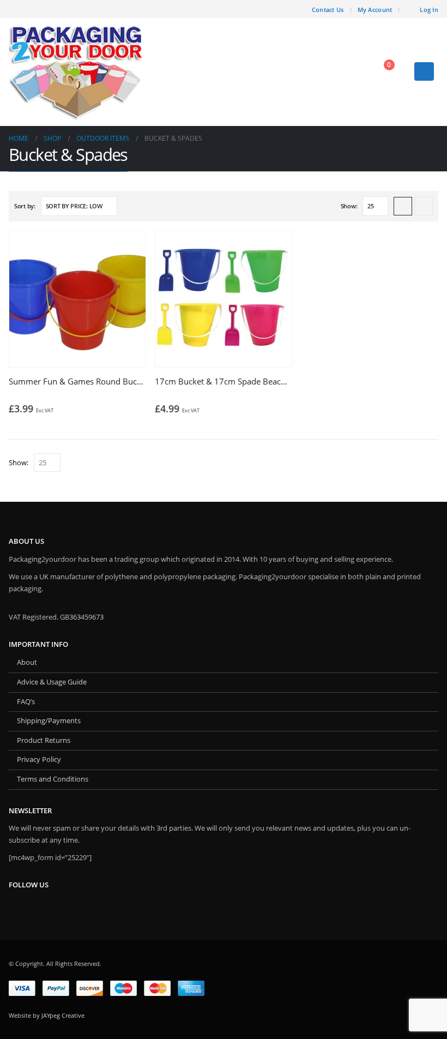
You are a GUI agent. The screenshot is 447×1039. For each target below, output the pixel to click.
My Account (375, 9)
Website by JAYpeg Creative (46, 1015)
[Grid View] (403, 206)
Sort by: (24, 206)
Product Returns (43, 740)
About (27, 662)
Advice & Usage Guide (52, 682)
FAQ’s (26, 701)
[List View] (423, 206)
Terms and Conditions (52, 779)
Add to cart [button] (127, 249)
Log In (429, 9)
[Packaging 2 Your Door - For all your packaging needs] (77, 72)
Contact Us (328, 9)
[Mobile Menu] (424, 71)
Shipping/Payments (49, 720)
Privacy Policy (39, 759)
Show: (349, 206)
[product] (77, 299)
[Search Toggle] (353, 71)
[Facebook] (296, 8)
